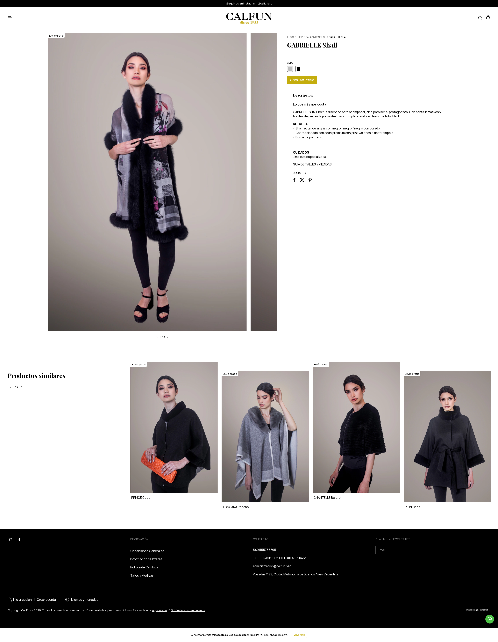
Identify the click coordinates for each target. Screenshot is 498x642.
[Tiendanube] (478, 610)
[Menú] (10, 17)
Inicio (290, 37)
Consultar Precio (302, 80)
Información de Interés (146, 559)
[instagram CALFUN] (11, 540)
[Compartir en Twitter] (302, 180)
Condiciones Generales (147, 551)
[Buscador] (480, 17)
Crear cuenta (46, 599)
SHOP (300, 37)
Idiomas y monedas (84, 599)
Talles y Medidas (142, 575)
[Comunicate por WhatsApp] (489, 619)
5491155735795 (264, 550)
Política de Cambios (144, 567)
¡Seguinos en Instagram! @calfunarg (249, 3)
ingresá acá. (159, 610)
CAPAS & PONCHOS (316, 37)
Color (291, 62)
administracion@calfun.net (272, 566)
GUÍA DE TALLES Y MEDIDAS (312, 164)
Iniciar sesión (22, 599)
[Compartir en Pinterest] (310, 180)
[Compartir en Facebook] (294, 180)
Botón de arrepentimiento (188, 610)
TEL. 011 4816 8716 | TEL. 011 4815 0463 (280, 558)
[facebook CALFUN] (19, 540)
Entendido (299, 634)
